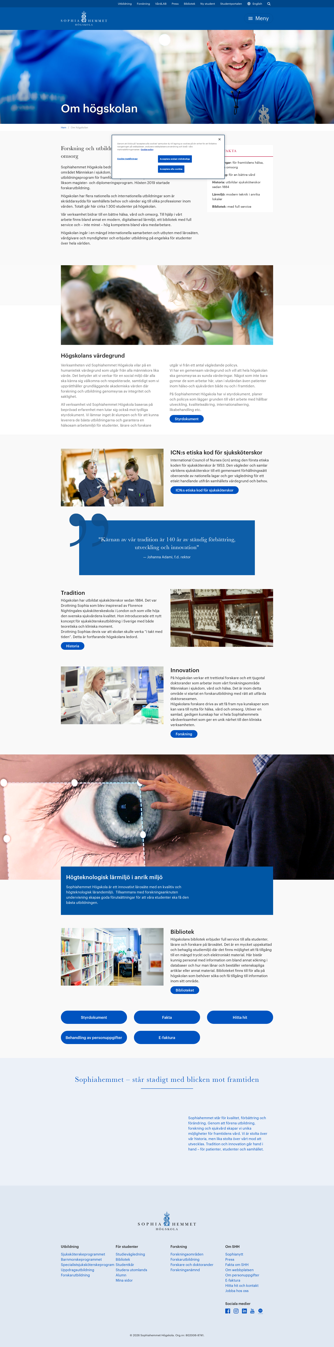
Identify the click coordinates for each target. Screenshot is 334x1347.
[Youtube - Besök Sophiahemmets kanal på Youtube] (252, 1311)
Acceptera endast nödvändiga (175, 159)
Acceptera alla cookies (171, 169)
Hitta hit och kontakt (242, 1285)
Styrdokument (186, 419)
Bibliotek (189, 3)
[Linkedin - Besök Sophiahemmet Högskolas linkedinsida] (244, 1311)
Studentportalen (231, 3)
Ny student (207, 3)
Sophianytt (234, 1254)
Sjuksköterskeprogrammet (83, 1254)
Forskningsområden (186, 1254)
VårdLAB (160, 3)
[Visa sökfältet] (269, 3)
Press (175, 3)
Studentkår (125, 1264)
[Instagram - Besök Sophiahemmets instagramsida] (236, 1311)
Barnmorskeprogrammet (81, 1259)
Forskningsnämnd (185, 1270)
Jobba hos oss (237, 1291)
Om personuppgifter (242, 1275)
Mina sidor (124, 1280)
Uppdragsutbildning (77, 1270)
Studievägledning (130, 1254)
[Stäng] (219, 139)
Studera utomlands (131, 1270)
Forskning (143, 3)
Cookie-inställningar (127, 159)
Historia (72, 646)
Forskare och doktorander (191, 1264)
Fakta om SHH (237, 1264)
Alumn (121, 1275)
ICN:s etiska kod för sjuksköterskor (204, 490)
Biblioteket (185, 990)
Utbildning (125, 3)
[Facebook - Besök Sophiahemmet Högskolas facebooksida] (227, 1311)
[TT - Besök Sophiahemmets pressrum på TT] (260, 1311)
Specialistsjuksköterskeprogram (87, 1264)
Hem (63, 127)
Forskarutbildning (75, 1275)
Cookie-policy (147, 149)
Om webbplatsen (239, 1270)
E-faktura (232, 1280)
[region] (168, 157)
